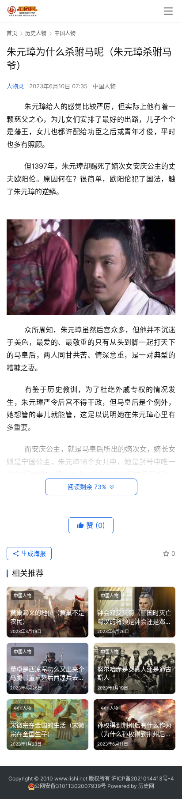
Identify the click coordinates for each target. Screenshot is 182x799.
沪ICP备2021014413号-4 (142, 778)
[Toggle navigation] (168, 11)
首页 (12, 33)
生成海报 (32, 553)
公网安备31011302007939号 (70, 786)
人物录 (15, 86)
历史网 (146, 786)
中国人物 (104, 86)
